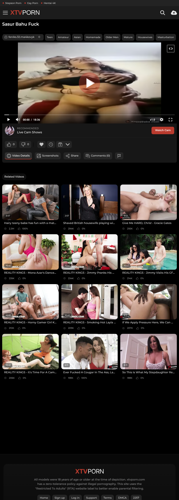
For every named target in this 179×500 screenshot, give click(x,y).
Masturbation (166, 37)
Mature (128, 37)
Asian (77, 37)
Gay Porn (32, 3)
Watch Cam (163, 130)
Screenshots (50, 155)
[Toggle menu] (5, 13)
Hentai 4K (50, 3)
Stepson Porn (13, 3)
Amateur (63, 37)
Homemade (93, 37)
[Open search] (163, 13)
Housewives (145, 37)
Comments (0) (100, 155)
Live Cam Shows (29, 132)
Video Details (21, 155)
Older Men (112, 37)
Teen (50, 37)
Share (75, 155)
